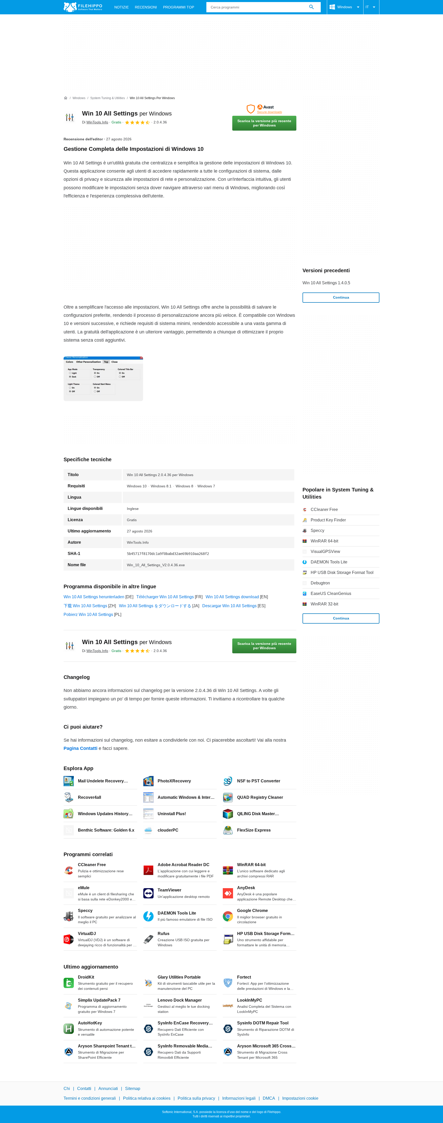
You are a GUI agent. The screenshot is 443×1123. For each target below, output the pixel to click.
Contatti (84, 1088)
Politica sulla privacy (196, 1098)
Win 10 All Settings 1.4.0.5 (326, 283)
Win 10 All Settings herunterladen (94, 597)
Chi (67, 1088)
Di (95, 122)
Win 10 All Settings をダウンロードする (155, 606)
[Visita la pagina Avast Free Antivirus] (264, 109)
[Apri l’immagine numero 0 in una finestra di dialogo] (103, 378)
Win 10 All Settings (127, 113)
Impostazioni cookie (300, 1098)
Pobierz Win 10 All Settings (88, 614)
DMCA (269, 1098)
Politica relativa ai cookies (146, 1098)
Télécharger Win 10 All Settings (165, 597)
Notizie (121, 7)
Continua (341, 297)
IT (367, 7)
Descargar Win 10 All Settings (229, 606)
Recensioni (146, 7)
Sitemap (132, 1088)
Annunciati (108, 1088)
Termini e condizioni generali (90, 1098)
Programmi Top (178, 7)
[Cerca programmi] (311, 7)
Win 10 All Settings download (232, 597)
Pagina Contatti (80, 748)
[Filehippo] (83, 7)
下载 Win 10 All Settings (85, 606)
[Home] (66, 98)
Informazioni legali (239, 1098)
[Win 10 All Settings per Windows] (70, 117)
